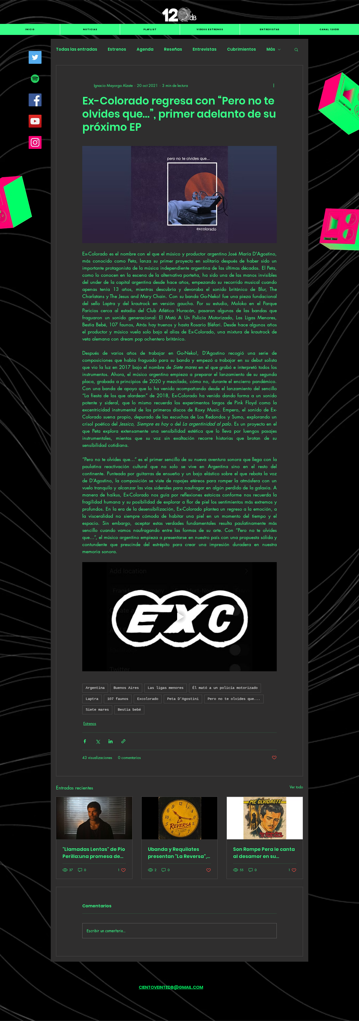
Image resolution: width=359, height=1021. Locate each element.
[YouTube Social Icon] (35, 121)
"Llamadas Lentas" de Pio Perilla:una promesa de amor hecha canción (94, 853)
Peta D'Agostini (183, 699)
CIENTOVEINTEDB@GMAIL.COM (171, 987)
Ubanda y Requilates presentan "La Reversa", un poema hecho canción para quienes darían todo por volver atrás (179, 853)
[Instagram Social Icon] (35, 142)
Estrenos (117, 49)
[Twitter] (35, 57)
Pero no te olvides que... (234, 699)
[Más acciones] (273, 85)
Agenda (145, 49)
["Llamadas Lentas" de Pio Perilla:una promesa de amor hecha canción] (94, 818)
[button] (296, 49)
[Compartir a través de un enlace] (123, 741)
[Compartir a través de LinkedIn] (110, 741)
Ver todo (296, 786)
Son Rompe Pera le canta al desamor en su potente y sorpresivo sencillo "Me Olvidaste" (264, 853)
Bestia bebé (129, 710)
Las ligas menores (165, 688)
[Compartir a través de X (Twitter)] (97, 741)
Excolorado (147, 699)
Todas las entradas (76, 49)
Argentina (95, 688)
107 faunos (117, 699)
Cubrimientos (241, 49)
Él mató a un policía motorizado (225, 688)
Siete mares (97, 710)
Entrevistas (205, 49)
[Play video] (179, 616)
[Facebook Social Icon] (35, 99)
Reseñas (173, 49)
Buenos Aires (126, 688)
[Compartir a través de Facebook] (84, 741)
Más (270, 49)
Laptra (92, 699)
